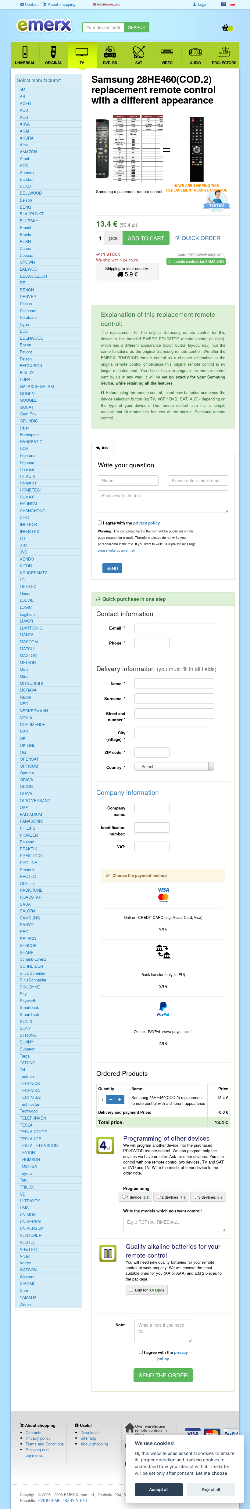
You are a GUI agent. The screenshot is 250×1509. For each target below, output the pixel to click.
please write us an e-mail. (116, 550)
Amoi (24, 158)
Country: (115, 767)
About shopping (94, 1444)
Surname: (114, 698)
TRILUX (27, 1187)
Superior (27, 1049)
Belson (26, 200)
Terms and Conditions (45, 1444)
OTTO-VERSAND (35, 800)
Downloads (90, 1432)
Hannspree (29, 434)
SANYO (27, 924)
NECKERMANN (34, 710)
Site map (88, 1438)
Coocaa (26, 255)
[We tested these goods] (215, 201)
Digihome (28, 310)
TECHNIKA (30, 1090)
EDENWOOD (31, 338)
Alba (24, 144)
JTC (23, 545)
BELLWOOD (31, 193)
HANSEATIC (31, 441)
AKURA (27, 138)
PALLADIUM (31, 814)
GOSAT (27, 407)
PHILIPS (27, 828)
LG (22, 579)
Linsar (25, 593)
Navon (25, 697)
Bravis (25, 234)
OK (23, 738)
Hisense (27, 469)
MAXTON (28, 655)
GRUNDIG (29, 420)
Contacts (33, 1432)
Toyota (26, 1173)
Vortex (25, 1262)
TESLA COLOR (33, 1131)
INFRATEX (29, 531)
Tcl (22, 1069)
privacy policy (146, 523)
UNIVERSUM (32, 1228)
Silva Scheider (32, 973)
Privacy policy (38, 1438)
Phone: (117, 643)
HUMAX (27, 497)
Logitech (27, 614)
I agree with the (131, 523)
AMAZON (28, 151)
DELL (25, 282)
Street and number (115, 717)
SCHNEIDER (31, 966)
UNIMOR (28, 1214)
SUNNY (27, 1041)
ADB (24, 110)
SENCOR (28, 945)
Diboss (26, 303)
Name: (118, 683)
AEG (24, 117)
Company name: (116, 811)
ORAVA (26, 779)
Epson (25, 344)
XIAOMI (27, 1283)
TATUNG (27, 1062)
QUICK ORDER (200, 238)
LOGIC (26, 607)
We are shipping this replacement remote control (196, 186)
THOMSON (30, 1159)
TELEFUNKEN (33, 1118)
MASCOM (29, 641)
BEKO (25, 186)
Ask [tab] (104, 448)
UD (22, 1194)
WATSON (28, 1269)
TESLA (26, 1125)
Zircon (25, 1304)
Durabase (28, 317)
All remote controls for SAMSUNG (196, 261)
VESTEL (27, 1242)
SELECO (28, 938)
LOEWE (27, 600)
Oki (23, 752)
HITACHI (27, 476)
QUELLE (27, 883)
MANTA (27, 634)
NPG (24, 731)
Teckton (27, 1076)
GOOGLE (28, 400)
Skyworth (28, 1000)
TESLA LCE (30, 1138)
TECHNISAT (31, 1097)
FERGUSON (31, 365)
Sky (23, 993)
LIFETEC (28, 586)
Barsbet (27, 179)
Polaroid (27, 841)
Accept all (158, 1489)
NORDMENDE (32, 724)
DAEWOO (29, 269)
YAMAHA (28, 1297)
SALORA (28, 910)
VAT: (121, 846)
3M (22, 89)
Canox (25, 248)
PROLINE (28, 862)
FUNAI (26, 379)
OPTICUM (29, 766)
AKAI (24, 131)
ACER (25, 103)
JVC (23, 552)
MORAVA (28, 690)
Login (202, 4)
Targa (25, 1056)
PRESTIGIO (31, 855)
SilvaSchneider (33, 979)
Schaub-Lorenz (33, 959)
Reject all (211, 1489)
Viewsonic (29, 1249)
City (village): (115, 736)
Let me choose (211, 1473)
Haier (24, 428)
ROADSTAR (30, 897)
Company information (127, 792)
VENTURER (30, 1235)
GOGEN (27, 393)
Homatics (28, 482)
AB (22, 96)
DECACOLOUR (33, 276)
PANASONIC (31, 821)
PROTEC (28, 876)
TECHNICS (30, 1083)
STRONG (28, 1035)
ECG (24, 331)
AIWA (25, 124)
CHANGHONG (32, 510)
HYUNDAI (28, 503)
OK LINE (28, 745)
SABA (25, 904)
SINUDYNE (30, 987)
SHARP (27, 952)
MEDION (28, 662)
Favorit (26, 351)
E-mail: (117, 628)
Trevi (24, 1180)
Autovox (27, 172)
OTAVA (26, 793)
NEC (24, 703)
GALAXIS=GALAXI (37, 386)
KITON (26, 565)
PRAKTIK (28, 848)
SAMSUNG (30, 917)
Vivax (25, 1256)
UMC (24, 1207)
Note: (120, 1325)
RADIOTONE (31, 890)
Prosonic (27, 869)
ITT (23, 538)
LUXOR (26, 621)
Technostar (29, 1104)
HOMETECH (31, 490)
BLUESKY (29, 220)
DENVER (28, 296)
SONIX (26, 1021)
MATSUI (27, 648)
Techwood (29, 1111)
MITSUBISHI (31, 683)
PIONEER (29, 835)
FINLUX (27, 372)
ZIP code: (115, 752)
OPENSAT (29, 759)
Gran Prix (28, 413)
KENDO (27, 559)
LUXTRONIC (31, 628)
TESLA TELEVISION (39, 1145)
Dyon (24, 324)
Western (27, 1276)
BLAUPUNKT (32, 213)
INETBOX (28, 524)
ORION (26, 786)
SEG (24, 931)
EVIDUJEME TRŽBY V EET (63, 1500)
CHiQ (24, 517)
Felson (26, 358)
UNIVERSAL (31, 1221)
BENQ (25, 207)
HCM (24, 448)
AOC (24, 165)
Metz (24, 669)
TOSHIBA (28, 1166)
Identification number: (113, 830)
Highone (27, 462)
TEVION (27, 1152)
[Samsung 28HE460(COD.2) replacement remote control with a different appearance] (129, 148)
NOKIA (26, 717)
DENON (27, 289)
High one (27, 455)
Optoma (27, 772)
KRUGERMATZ (33, 572)
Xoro (24, 1290)
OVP (24, 807)
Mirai (24, 676)
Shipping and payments (37, 1452)
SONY (25, 1028)
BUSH (25, 241)
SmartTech (29, 1014)
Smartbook (29, 1007)
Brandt (25, 227)
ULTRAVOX (30, 1200)
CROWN (27, 262)
